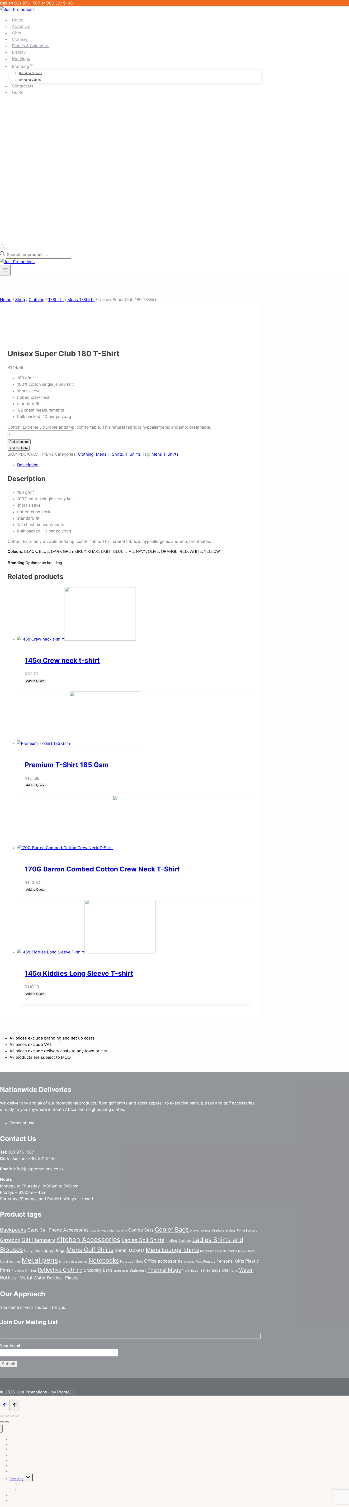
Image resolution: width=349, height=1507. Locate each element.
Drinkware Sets (224, 1230)
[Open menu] (5, 270)
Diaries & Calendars (30, 45)
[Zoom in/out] (2, 1415)
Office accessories (163, 1261)
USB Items (230, 1270)
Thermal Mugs (164, 1270)
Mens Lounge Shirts (172, 1249)
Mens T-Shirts (109, 454)
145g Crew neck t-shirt (62, 660)
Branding (16, 1479)
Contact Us (22, 86)
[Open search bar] (2, 247)
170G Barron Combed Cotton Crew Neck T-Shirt (102, 869)
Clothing (20, 39)
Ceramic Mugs (99, 1230)
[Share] (12, 1415)
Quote (18, 92)
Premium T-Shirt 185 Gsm (67, 765)
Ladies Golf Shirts (143, 1240)
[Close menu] (1, 1429)
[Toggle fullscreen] (7, 1415)
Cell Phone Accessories (64, 1229)
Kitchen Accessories (88, 1240)
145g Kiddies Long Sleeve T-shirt (79, 973)
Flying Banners (247, 1230)
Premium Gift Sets (24, 1270)
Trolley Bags (210, 1270)
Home (17, 20)
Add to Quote (18, 448)
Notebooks (104, 1260)
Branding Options (30, 73)
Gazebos (10, 1240)
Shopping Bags (98, 1270)
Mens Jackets (130, 1250)
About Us (21, 26)
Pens (198, 1261)
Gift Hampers (38, 1240)
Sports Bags (120, 1270)
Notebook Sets (131, 1261)
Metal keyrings (10, 1261)
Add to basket (19, 442)
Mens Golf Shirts (89, 1249)
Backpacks (13, 1230)
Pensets (209, 1261)
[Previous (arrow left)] (2, 1422)
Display (19, 52)
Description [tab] (27, 465)
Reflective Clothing (60, 1270)
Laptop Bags (53, 1250)
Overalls (189, 1261)
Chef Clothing (118, 1230)
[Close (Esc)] (17, 1415)
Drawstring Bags (200, 1230)
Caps (32, 1230)
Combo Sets (141, 1229)
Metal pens (40, 1260)
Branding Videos (30, 80)
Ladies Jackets (178, 1240)
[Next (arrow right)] (7, 1422)
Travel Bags (190, 1270)
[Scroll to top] (4, 1406)
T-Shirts (133, 454)
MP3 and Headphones (73, 1261)
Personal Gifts (230, 1261)
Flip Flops (21, 58)
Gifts (16, 33)
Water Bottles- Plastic (56, 1277)
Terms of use (21, 1123)
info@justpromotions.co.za (38, 1169)
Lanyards (32, 1250)
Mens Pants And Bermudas (218, 1251)
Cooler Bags (172, 1229)
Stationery (138, 1270)
